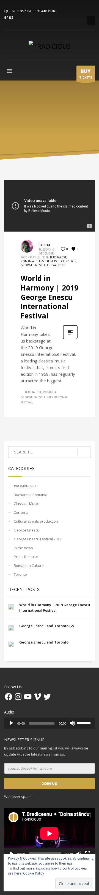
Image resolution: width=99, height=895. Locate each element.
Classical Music (47, 261)
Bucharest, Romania (40, 392)
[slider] (84, 723)
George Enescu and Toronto (43, 642)
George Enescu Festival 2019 (43, 265)
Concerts (68, 261)
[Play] (11, 723)
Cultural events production (36, 521)
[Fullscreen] (87, 854)
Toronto (20, 574)
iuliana (44, 244)
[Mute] (72, 723)
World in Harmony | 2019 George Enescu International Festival (49, 297)
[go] (84, 452)
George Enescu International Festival (44, 399)
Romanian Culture (29, 565)
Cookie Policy (33, 873)
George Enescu (26, 530)
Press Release (26, 556)
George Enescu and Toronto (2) (46, 625)
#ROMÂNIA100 (25, 485)
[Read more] (70, 338)
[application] (49, 723)
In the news (23, 547)
